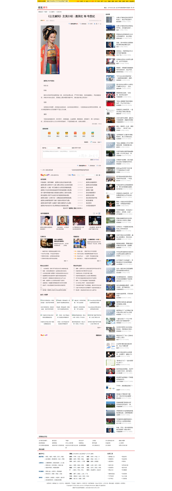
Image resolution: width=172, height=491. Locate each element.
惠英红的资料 (90, 195)
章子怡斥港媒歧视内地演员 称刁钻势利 (86, 278)
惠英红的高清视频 (91, 185)
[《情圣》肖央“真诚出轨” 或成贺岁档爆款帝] (63, 316)
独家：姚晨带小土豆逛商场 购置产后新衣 (53, 280)
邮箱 (79, 473)
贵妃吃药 (89, 203)
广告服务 (73, 483)
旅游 (70, 467)
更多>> (99, 327)
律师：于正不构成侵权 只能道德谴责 (85, 280)
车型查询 (124, 473)
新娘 (79, 465)
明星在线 (48, 465)
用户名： (44, 148)
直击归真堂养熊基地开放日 (80, 170)
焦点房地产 (62, 1)
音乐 (58, 456)
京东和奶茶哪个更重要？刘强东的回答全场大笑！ (56, 273)
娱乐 (87, 1)
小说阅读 (124, 478)
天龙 (70, 476)
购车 (75, 461)
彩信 (88, 476)
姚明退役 (54, 443)
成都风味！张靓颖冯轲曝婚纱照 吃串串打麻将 (55, 283)
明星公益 (48, 471)
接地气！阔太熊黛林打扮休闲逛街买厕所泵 (54, 285)
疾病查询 (111, 467)
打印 (91, 24)
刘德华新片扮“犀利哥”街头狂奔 (84, 271)
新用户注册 (78, 148)
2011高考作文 (96, 445)
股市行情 (111, 465)
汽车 (98, 1)
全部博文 (123, 483)
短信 (80, 476)
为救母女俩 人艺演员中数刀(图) (84, 273)
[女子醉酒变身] (79, 220)
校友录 (99, 470)
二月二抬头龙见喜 (47, 170)
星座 (82, 465)
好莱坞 (54, 471)
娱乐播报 (48, 459)
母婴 (75, 465)
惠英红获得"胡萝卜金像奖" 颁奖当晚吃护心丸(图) (56, 203)
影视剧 (96, 461)
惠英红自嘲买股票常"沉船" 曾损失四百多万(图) (55, 200)
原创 (96, 467)
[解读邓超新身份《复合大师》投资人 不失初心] (79, 316)
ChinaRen (52, 1)
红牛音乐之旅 (111, 7)
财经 (70, 459)
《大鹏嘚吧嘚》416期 (93, 239)
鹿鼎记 (75, 476)
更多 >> (66, 261)
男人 (82, 470)
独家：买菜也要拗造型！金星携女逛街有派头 (55, 271)
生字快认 (111, 478)
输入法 (75, 478)
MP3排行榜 (125, 465)
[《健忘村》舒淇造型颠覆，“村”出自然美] (79, 301)
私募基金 (81, 443)
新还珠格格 (42, 443)
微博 (123, 1)
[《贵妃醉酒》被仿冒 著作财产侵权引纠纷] (95, 220)
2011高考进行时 (110, 440)
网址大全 (111, 470)
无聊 (92, 136)
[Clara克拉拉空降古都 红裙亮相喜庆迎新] (94, 301)
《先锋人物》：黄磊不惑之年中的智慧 (86, 251)
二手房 (83, 461)
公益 (79, 456)
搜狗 (66, 1)
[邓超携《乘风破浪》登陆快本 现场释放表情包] (63, 301)
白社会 (94, 142)
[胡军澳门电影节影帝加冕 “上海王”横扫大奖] (94, 316)
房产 (102, 1)
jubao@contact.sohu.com (92, 487)
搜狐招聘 (67, 483)
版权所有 (103, 485)
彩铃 (84, 476)
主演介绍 (59, 12)
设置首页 (49, 483)
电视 (45, 12)
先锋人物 (60, 465)
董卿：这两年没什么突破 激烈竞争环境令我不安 (88, 268)
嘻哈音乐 (48, 473)
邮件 (116, 1)
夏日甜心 (54, 440)
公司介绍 (105, 483)
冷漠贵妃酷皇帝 (91, 205)
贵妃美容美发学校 (91, 198)
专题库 (57, 477)
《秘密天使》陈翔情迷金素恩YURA (51, 251)
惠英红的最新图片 (91, 182)
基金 (82, 459)
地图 (80, 478)
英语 (100, 465)
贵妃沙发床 (89, 187)
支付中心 (61, 483)
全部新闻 (117, 483)
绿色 (100, 467)
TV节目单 (111, 476)
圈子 (75, 473)
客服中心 (79, 483)
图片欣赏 (124, 467)
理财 (79, 459)
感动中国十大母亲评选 (58, 445)
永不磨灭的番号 (43, 440)
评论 (82, 456)
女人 (106, 1)
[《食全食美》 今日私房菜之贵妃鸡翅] (62, 220)
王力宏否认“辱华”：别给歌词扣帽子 (85, 283)
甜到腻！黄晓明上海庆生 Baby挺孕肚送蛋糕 (54, 290)
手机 (79, 470)
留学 (96, 465)
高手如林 (94, 443)
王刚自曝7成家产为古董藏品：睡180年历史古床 (88, 285)
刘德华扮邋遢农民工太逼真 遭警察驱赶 (86, 275)
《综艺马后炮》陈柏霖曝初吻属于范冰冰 (87, 253)
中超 (96, 456)
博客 (120, 1)
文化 (88, 467)
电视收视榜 (56, 467)
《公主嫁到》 (51, 12)
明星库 (47, 477)
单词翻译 (124, 470)
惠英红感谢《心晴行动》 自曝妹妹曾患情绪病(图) (56, 198)
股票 (75, 459)
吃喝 (82, 467)
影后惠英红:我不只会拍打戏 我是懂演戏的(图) (55, 195)
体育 (81, 1)
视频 (109, 1)
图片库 (62, 477)
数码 (75, 470)
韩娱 (57, 473)
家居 (79, 461)
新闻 (70, 456)
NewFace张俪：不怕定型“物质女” (50, 253)
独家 (53, 473)
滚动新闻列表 (49, 480)
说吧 (84, 478)
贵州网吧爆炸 (82, 445)
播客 (113, 1)
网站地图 (111, 483)
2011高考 (108, 445)
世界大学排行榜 (123, 445)
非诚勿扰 (108, 443)
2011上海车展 (69, 443)
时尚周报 (54, 465)
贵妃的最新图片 (91, 192)
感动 (66, 136)
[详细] (65, 245)
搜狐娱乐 (40, 12)
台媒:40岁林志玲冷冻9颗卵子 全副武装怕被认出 (88, 287)
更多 (99, 142)
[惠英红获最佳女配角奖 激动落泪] (46, 220)
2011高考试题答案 (44, 445)
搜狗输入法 (112, 456)
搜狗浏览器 (112, 473)
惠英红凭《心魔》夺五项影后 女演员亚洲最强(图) (56, 187)
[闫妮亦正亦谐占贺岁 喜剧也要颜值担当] (47, 316)
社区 (59, 459)
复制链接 (84, 24)
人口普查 (121, 443)
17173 (57, 1)
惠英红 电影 (89, 190)
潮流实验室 (56, 463)
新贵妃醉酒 (89, 200)
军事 (75, 456)
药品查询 (124, 459)
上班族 (94, 440)
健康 (79, 467)
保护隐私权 (91, 483)
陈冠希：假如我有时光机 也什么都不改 (86, 290)
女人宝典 (124, 476)
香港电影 (59, 471)
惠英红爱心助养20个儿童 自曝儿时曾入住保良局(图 (57, 185)
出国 (92, 465)
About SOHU (98, 483)
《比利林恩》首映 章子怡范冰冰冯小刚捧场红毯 (55, 268)
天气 (75, 467)
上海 (83, 473)
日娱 (61, 473)
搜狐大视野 (122, 440)
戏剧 (62, 456)
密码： (59, 148)
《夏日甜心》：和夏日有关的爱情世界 (86, 258)
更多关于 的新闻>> (73, 208)
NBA (92, 456)
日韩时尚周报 (45, 258)
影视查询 (111, 459)
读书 (92, 467)
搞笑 (84, 136)
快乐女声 (81, 440)
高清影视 (54, 459)
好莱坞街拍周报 (53, 258)
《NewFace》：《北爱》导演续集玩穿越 (87, 256)
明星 (47, 456)
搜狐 (48, 1)
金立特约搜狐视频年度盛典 (123, 7)
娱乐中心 (41, 453)
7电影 (67, 440)
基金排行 (124, 456)
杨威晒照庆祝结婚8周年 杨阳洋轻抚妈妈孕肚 (54, 275)
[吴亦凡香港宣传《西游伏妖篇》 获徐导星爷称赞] (47, 301)
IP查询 (124, 461)
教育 (88, 465)
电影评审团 (49, 467)
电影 (51, 456)
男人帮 (132, 7)
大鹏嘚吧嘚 (49, 463)
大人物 (62, 463)
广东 (86, 473)
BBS (127, 1)
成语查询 (111, 461)
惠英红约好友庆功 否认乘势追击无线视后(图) (55, 205)
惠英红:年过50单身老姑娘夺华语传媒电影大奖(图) (56, 190)
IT (95, 1)
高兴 (49, 136)
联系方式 (85, 483)
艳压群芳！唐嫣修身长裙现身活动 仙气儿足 (54, 278)
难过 (58, 136)
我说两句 (132, 1)
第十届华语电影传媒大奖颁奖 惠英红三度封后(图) (56, 192)
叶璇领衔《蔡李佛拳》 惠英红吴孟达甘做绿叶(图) (56, 182)
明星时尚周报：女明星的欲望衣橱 (50, 256)
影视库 (52, 477)
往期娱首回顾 (58, 480)
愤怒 (75, 136)
